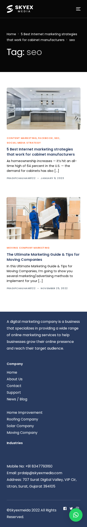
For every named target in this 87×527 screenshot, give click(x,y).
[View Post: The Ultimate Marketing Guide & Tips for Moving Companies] (44, 218)
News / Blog (17, 399)
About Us (15, 379)
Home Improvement (25, 412)
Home (11, 34)
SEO (57, 138)
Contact (14, 385)
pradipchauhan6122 (21, 178)
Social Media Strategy (24, 142)
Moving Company (22, 432)
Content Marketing (22, 138)
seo (72, 40)
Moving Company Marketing (28, 247)
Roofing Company (22, 419)
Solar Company (20, 425)
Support (14, 392)
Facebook (45, 138)
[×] (76, 515)
